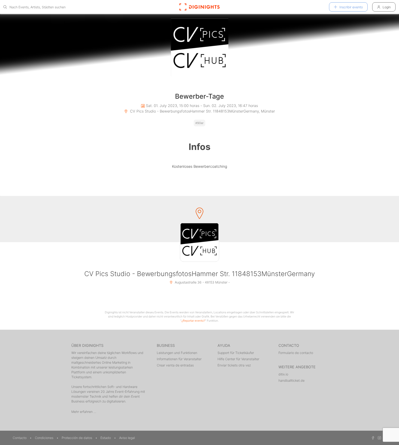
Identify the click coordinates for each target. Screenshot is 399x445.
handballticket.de (291, 380)
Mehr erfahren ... (83, 412)
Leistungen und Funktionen (177, 353)
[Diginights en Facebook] (372, 438)
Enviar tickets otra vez (234, 365)
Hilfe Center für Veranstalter (238, 359)
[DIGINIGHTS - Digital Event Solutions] (199, 7)
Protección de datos (77, 438)
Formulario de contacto (295, 353)
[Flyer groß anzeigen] (199, 47)
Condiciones (44, 438)
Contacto (20, 438)
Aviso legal (127, 438)
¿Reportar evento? (193, 320)
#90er (199, 123)
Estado (106, 438)
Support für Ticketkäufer (236, 353)
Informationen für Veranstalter (179, 359)
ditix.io (283, 374)
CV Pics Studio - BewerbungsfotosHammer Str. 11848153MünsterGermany (199, 274)
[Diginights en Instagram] (378, 438)
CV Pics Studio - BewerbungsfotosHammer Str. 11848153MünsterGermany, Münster (202, 111)
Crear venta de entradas (175, 365)
